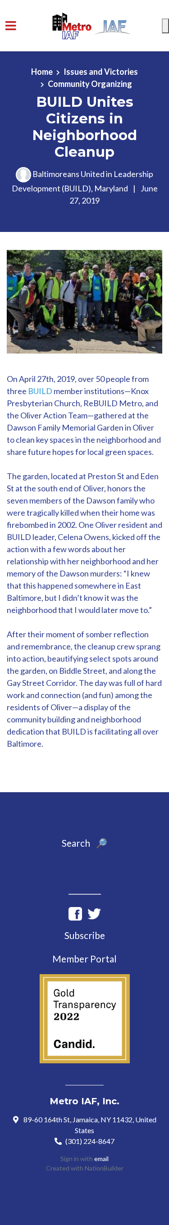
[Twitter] (94, 912)
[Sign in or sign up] (165, 25)
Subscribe (84, 935)
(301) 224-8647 (89, 1141)
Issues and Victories (101, 72)
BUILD (40, 391)
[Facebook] (75, 912)
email (101, 1158)
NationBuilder (104, 1168)
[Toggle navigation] (11, 26)
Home (42, 72)
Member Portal (84, 958)
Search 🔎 (84, 843)
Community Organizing (90, 84)
